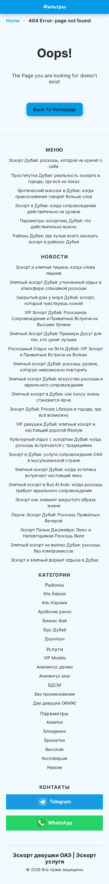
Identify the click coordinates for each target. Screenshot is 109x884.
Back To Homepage (54, 109)
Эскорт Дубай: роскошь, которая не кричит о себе (55, 163)
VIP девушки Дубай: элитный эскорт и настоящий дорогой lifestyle (55, 427)
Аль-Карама (54, 602)
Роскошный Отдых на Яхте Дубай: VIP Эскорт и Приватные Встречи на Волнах (55, 351)
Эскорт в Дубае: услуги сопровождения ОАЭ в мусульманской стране (55, 457)
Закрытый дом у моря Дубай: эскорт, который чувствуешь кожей (55, 300)
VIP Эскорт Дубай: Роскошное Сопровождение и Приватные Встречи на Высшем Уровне (55, 318)
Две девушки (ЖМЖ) (54, 703)
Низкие (54, 767)
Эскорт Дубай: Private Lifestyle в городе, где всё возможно (55, 412)
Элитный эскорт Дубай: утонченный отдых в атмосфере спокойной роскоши (55, 285)
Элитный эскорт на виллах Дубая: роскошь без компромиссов (55, 547)
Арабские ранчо (54, 611)
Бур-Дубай (54, 629)
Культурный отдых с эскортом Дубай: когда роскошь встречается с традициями (55, 442)
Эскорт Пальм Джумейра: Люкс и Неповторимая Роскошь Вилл (55, 532)
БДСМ (54, 684)
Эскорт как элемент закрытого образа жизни (55, 502)
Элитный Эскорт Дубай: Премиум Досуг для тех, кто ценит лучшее (55, 336)
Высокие (54, 749)
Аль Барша (54, 593)
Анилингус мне (54, 675)
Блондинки (54, 731)
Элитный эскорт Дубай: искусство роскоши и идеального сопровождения (55, 381)
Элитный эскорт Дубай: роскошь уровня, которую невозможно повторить (55, 366)
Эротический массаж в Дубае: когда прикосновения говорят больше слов (54, 193)
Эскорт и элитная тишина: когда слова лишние (55, 270)
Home (13, 21)
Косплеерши (54, 758)
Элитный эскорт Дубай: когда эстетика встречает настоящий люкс (55, 472)
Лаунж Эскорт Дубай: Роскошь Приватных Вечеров (55, 517)
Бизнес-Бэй (55, 620)
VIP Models (55, 657)
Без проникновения (55, 694)
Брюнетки (54, 740)
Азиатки (54, 722)
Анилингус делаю (55, 666)
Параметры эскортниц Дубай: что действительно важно (55, 223)
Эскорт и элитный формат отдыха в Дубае (54, 559)
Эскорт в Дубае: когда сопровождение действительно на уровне (55, 208)
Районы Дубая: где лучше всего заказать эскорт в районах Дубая (55, 238)
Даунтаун (54, 638)
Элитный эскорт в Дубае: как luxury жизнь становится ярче (56, 396)
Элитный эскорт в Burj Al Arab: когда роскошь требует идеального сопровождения (55, 487)
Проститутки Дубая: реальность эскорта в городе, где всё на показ (55, 178)
